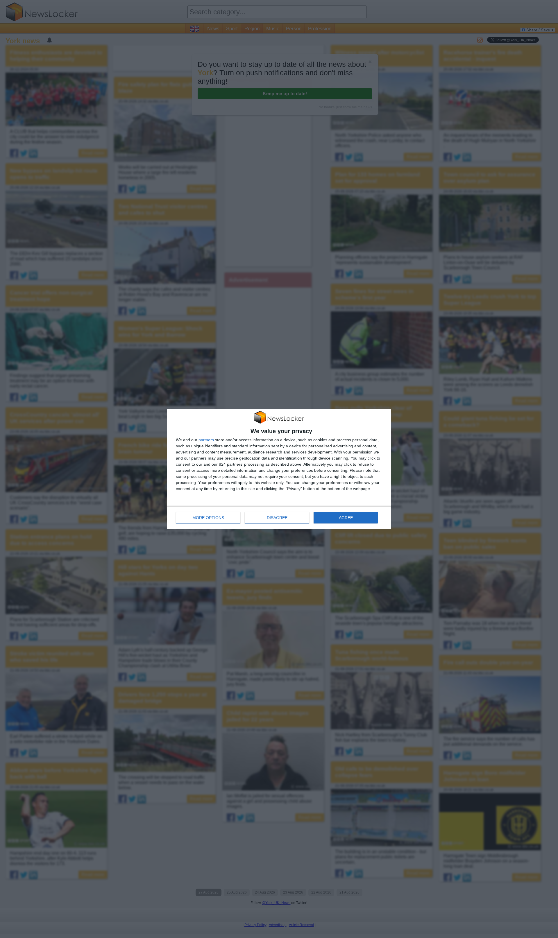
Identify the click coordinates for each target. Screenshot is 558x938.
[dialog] (279, 469)
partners (206, 440)
